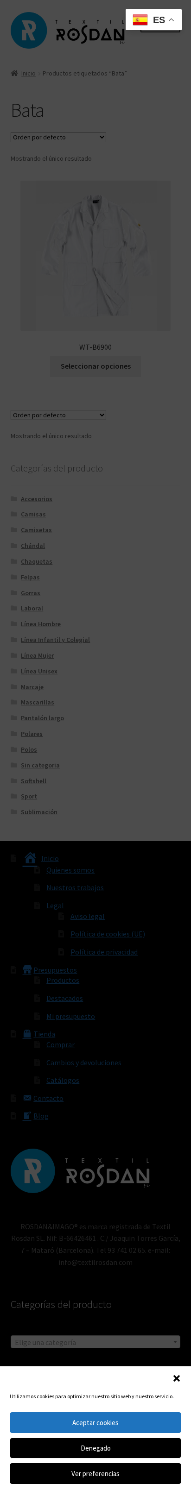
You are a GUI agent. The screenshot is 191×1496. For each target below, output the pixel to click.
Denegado (96, 1448)
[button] (176, 1378)
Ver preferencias (95, 1473)
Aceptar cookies (95, 1422)
